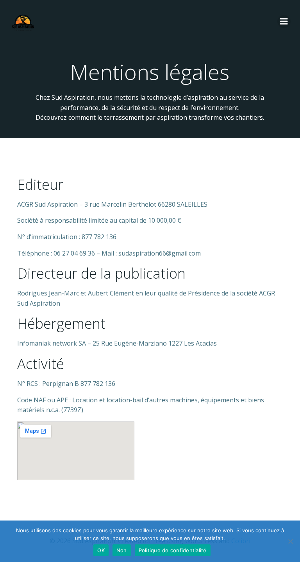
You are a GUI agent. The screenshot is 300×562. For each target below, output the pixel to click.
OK (101, 550)
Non (121, 550)
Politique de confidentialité (173, 550)
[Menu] (284, 21)
